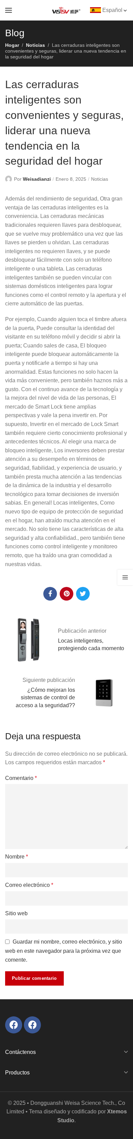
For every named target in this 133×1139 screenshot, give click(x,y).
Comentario (21, 778)
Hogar (12, 45)
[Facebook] (13, 1024)
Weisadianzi (37, 179)
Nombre (16, 857)
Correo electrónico (29, 885)
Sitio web (16, 913)
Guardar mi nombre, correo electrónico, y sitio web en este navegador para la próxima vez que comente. (63, 951)
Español (112, 10)
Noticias (35, 45)
